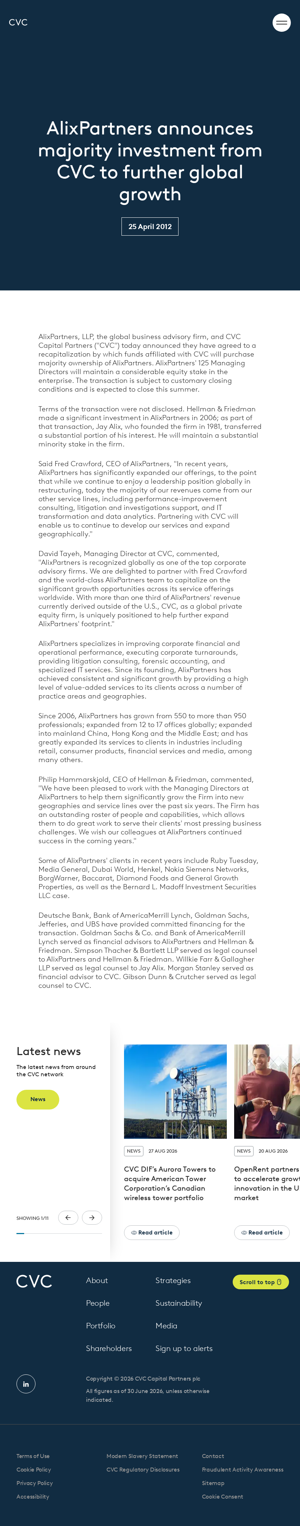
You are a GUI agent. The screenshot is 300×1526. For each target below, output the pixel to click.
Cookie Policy (33, 1469)
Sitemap (213, 1483)
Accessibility (32, 1496)
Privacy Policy (34, 1483)
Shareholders (109, 1348)
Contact (213, 1456)
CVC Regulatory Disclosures (143, 1469)
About (97, 1280)
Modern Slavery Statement (142, 1456)
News (37, 1099)
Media (166, 1326)
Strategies (173, 1280)
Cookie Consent (223, 1496)
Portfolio (101, 1326)
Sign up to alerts (184, 1348)
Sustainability (178, 1303)
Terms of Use (33, 1456)
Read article (155, 1232)
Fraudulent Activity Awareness (243, 1469)
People (97, 1303)
